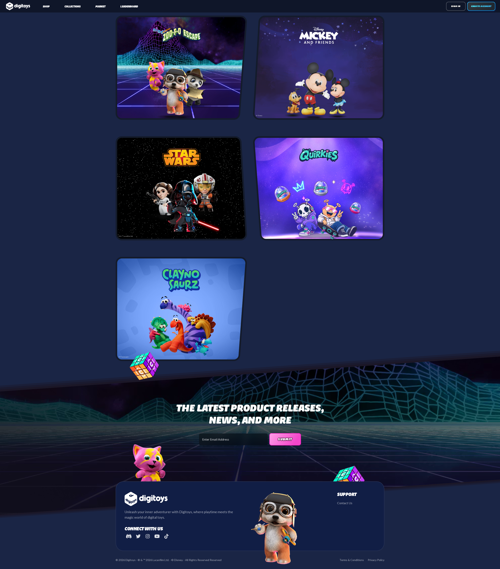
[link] (46, 6)
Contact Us (344, 503)
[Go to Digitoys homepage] (18, 6)
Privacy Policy (376, 560)
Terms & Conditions (351, 560)
